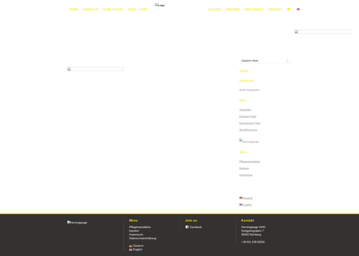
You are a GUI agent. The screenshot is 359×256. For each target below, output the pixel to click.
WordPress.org (248, 129)
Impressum (246, 174)
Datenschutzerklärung (142, 238)
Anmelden (245, 109)
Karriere (244, 168)
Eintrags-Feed (247, 116)
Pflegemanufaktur (249, 161)
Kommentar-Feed (249, 123)
